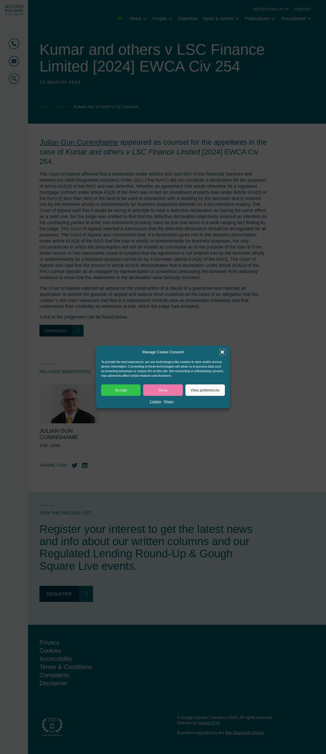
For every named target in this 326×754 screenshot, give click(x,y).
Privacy (169, 401)
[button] (222, 352)
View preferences (205, 390)
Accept (121, 390)
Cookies (155, 401)
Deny (163, 390)
